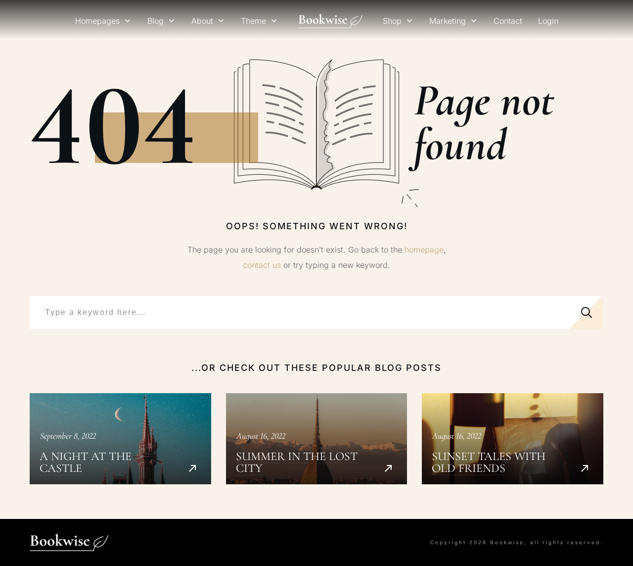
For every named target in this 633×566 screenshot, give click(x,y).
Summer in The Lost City (316, 438)
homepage (424, 250)
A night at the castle (120, 438)
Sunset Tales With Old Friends (512, 438)
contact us (262, 265)
